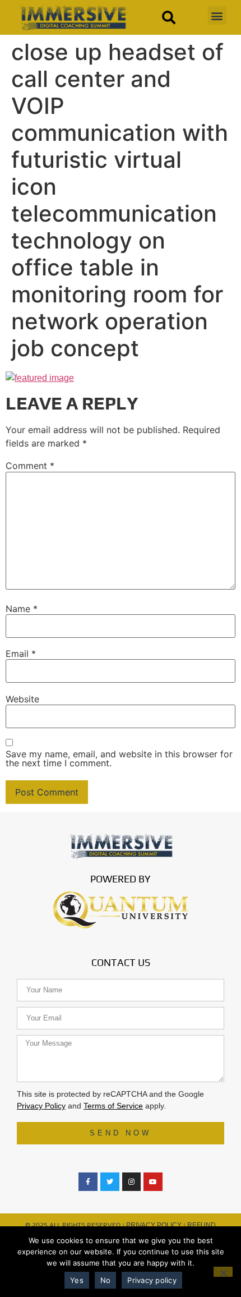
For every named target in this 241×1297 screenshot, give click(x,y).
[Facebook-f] (88, 1182)
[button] (217, 15)
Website (22, 699)
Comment (30, 465)
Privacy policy (152, 1280)
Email (21, 653)
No (105, 1280)
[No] (223, 1272)
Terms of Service (113, 1105)
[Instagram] (131, 1182)
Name (22, 608)
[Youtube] (153, 1182)
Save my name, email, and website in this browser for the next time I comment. (119, 758)
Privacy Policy (41, 1105)
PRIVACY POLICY (154, 1225)
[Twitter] (109, 1182)
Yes (77, 1280)
